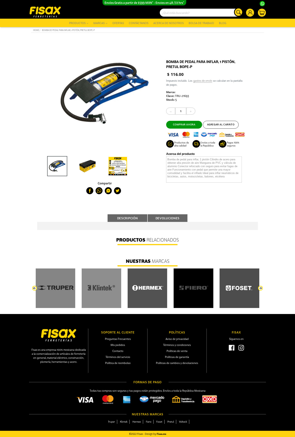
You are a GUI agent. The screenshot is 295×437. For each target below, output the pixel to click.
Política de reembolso (118, 363)
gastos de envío (202, 80)
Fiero (148, 421)
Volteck (183, 421)
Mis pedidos (118, 345)
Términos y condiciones (177, 345)
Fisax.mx (161, 433)
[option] (56, 166)
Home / (36, 30)
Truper (111, 421)
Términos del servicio (118, 357)
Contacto (117, 351)
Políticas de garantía (177, 357)
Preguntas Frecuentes (118, 338)
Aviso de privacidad (177, 338)
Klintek (123, 421)
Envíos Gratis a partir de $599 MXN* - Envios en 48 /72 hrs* (144, 2)
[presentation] (35, 288)
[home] (45, 12)
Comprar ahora (184, 124)
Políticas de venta (177, 351)
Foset (159, 421)
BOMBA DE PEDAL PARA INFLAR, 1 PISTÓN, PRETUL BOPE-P (68, 30)
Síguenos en (236, 338)
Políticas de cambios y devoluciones (177, 363)
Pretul (170, 421)
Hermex (136, 421)
